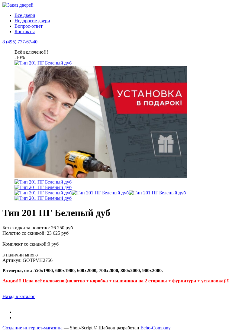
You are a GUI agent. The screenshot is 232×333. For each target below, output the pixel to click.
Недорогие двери (32, 20)
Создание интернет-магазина (32, 327)
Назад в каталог (18, 296)
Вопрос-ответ (28, 26)
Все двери (24, 15)
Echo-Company (155, 327)
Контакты (24, 31)
